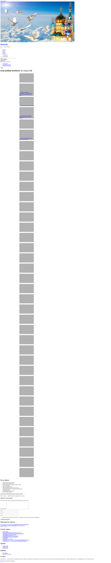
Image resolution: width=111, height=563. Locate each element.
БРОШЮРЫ (5, 537)
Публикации (5, 63)
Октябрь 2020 (5, 548)
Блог (4, 50)
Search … (2, 58)
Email (1, 513)
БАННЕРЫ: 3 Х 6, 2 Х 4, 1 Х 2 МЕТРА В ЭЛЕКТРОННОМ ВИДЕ (16, 540)
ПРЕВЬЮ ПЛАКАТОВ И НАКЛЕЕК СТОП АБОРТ (13, 533)
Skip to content (3, 0)
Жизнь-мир (4, 44)
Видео (4, 52)
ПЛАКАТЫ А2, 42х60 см (8, 538)
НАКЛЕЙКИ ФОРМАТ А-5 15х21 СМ (10, 535)
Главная (4, 49)
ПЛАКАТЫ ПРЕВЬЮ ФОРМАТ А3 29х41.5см (12, 532)
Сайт (1, 515)
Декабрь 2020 (5, 545)
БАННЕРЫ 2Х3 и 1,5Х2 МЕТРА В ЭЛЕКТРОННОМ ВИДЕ (15, 541)
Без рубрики (5, 552)
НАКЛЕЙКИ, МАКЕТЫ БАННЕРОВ (10, 536)
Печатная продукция (7, 65)
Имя (1, 510)
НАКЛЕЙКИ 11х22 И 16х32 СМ (9, 534)
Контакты (5, 53)
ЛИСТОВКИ (5, 531)
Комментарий (3, 508)
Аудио (4, 51)
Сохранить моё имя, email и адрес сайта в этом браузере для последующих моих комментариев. (20, 517)
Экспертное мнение (7, 64)
